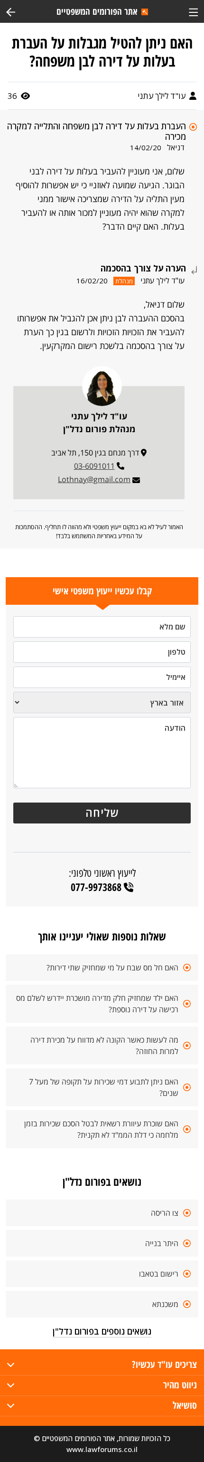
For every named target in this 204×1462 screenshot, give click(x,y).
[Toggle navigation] (193, 11)
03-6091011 (94, 466)
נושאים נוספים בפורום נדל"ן (102, 1331)
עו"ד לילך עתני (162, 95)
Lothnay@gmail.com (94, 479)
